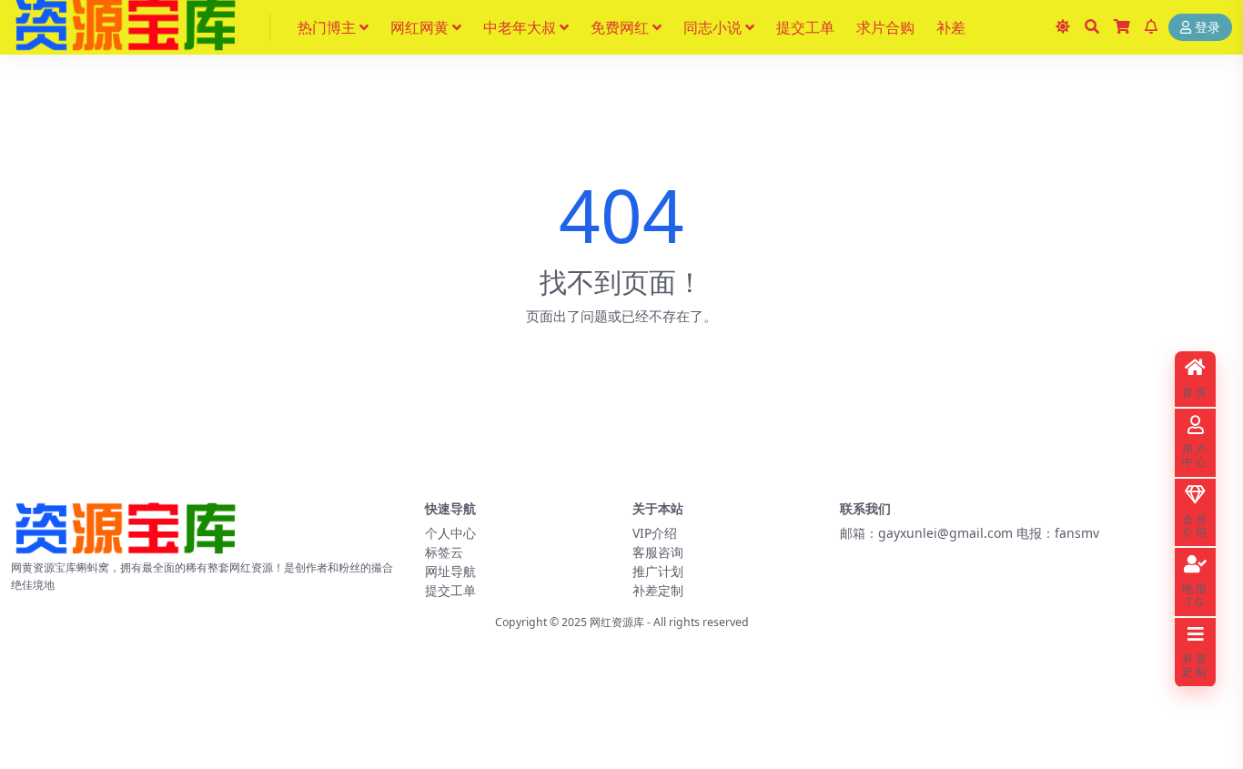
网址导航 (450, 571)
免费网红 (620, 27)
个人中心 (450, 532)
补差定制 (657, 590)
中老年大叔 (519, 27)
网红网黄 (419, 27)
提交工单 (805, 27)
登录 (1207, 28)
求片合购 (885, 27)
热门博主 (327, 27)
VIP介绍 (654, 532)
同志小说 (712, 27)
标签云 (444, 552)
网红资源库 (617, 622)
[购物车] (1122, 27)
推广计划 (657, 571)
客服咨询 (657, 552)
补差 (950, 27)
